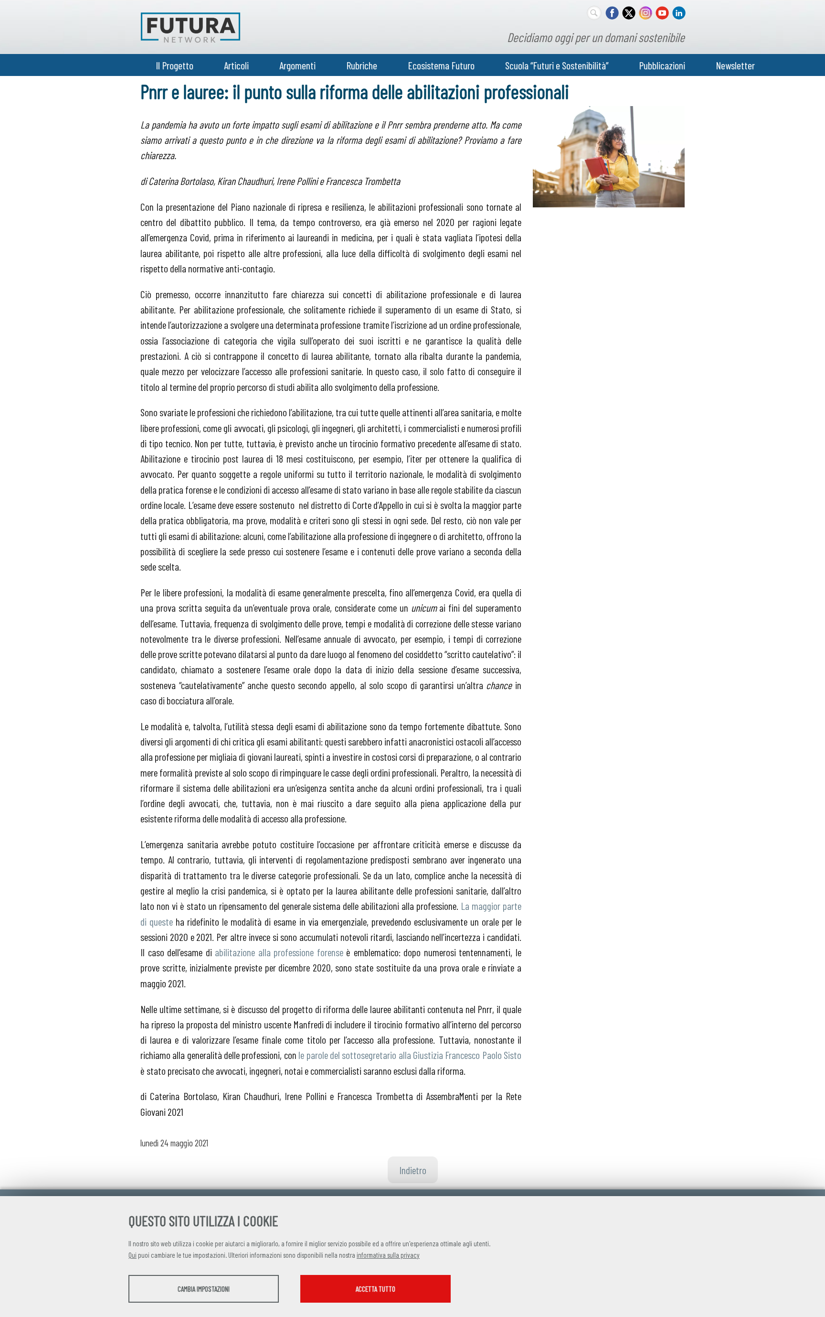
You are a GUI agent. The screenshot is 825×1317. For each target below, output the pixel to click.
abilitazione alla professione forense (279, 952)
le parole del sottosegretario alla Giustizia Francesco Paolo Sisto (409, 1054)
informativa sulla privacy (388, 1255)
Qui (132, 1255)
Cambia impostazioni (204, 1289)
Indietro (412, 1170)
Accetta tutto (375, 1289)
